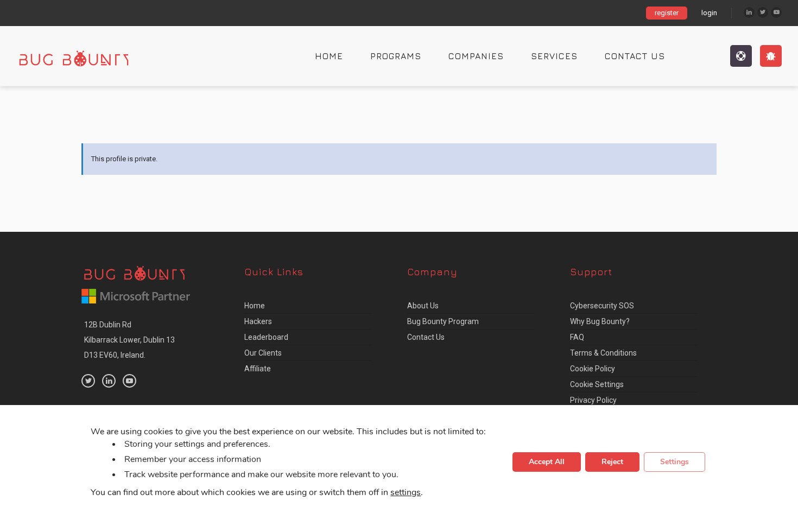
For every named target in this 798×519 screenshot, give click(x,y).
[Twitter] (762, 12)
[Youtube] (776, 12)
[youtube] (129, 381)
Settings (674, 462)
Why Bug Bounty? (600, 321)
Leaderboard (266, 337)
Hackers (258, 321)
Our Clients (263, 353)
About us (423, 305)
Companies (476, 56)
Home (329, 56)
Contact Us (635, 56)
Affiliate (257, 368)
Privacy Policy (593, 400)
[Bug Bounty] (84, 56)
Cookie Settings (597, 384)
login (709, 13)
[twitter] (88, 381)
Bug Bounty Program (443, 321)
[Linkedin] (749, 12)
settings (405, 493)
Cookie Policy (592, 368)
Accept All (547, 462)
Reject (612, 462)
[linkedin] (109, 381)
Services (554, 56)
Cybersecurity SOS (602, 305)
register (667, 13)
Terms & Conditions (603, 353)
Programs (395, 56)
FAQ (577, 337)
